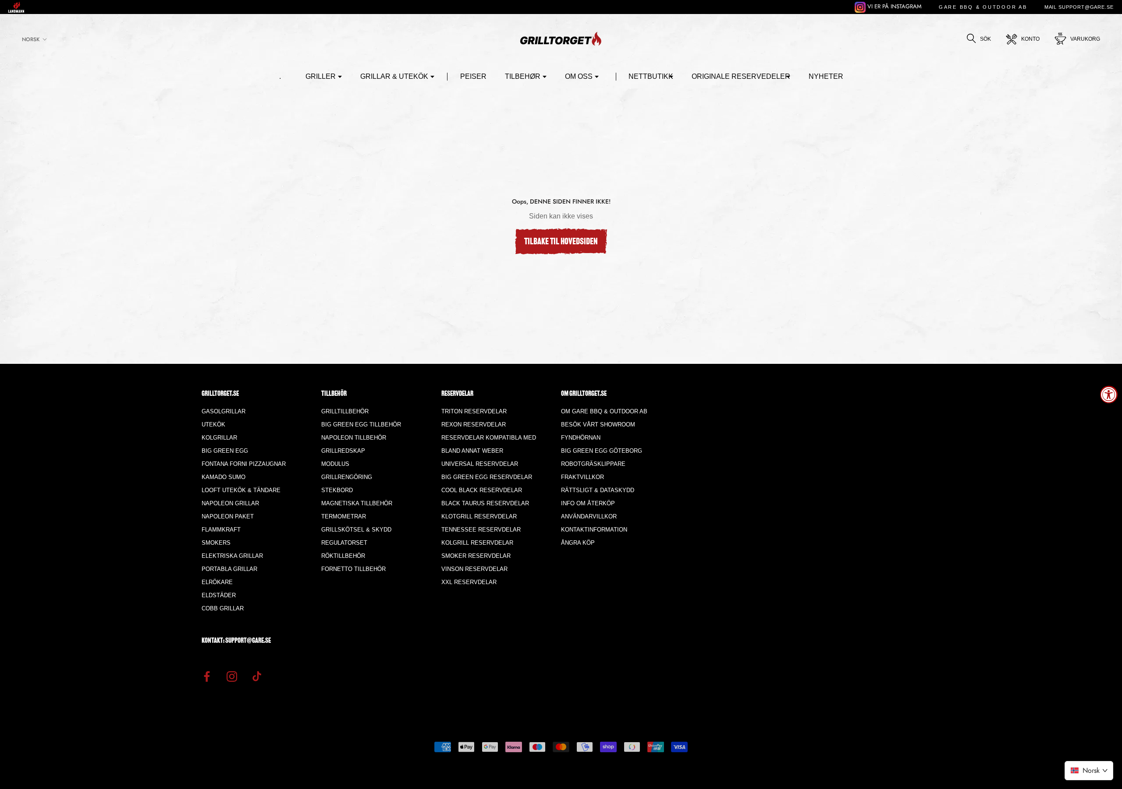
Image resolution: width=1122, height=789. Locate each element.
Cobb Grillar (223, 608)
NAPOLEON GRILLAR (230, 503)
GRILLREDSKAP (343, 450)
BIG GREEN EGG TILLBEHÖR (361, 424)
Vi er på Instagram (894, 6)
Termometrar (343, 516)
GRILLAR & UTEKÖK (394, 76)
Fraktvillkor (582, 477)
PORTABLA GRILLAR (229, 569)
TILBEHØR (522, 76)
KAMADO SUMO (223, 477)
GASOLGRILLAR (223, 411)
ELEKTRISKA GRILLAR (232, 556)
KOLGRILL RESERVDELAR (477, 542)
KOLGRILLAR (219, 437)
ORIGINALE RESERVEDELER (741, 76)
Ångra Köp (578, 542)
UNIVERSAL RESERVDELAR (479, 464)
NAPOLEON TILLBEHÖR (353, 437)
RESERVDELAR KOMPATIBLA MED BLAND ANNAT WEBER (488, 444)
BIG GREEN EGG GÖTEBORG (601, 450)
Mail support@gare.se (1079, 7)
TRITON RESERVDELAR (474, 411)
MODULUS (335, 464)
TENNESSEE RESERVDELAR (481, 529)
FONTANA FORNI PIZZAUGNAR (244, 464)
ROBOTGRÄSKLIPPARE (593, 464)
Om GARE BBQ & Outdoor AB (604, 411)
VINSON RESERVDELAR (474, 569)
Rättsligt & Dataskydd (597, 490)
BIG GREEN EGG (225, 450)
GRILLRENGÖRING (346, 477)
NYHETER (826, 76)
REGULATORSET (344, 542)
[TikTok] (257, 676)
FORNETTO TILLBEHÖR (353, 569)
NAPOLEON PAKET (228, 516)
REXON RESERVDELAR (473, 424)
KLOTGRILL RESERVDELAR (479, 516)
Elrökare (217, 582)
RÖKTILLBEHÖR (343, 556)
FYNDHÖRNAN (580, 437)
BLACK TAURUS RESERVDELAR (485, 503)
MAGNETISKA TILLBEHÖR (356, 503)
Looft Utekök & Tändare (241, 490)
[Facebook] (207, 676)
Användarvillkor (589, 516)
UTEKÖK (213, 424)
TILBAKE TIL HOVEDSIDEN (561, 242)
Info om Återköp (588, 503)
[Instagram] (232, 676)
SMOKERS (216, 542)
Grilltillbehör (345, 411)
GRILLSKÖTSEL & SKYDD (356, 529)
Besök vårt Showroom (598, 424)
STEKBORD (337, 490)
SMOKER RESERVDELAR (476, 556)
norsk (30, 39)
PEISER (473, 76)
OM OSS (579, 76)
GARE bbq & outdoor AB (983, 7)
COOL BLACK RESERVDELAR (481, 490)
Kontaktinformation (594, 529)
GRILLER (320, 76)
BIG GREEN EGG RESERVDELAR (486, 477)
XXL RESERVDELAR (469, 582)
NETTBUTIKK (650, 76)
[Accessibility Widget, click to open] (1109, 394)
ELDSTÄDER (219, 595)
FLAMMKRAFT (221, 529)
